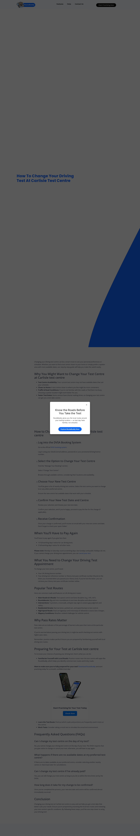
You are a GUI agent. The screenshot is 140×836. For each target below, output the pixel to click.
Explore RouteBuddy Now (70, 429)
